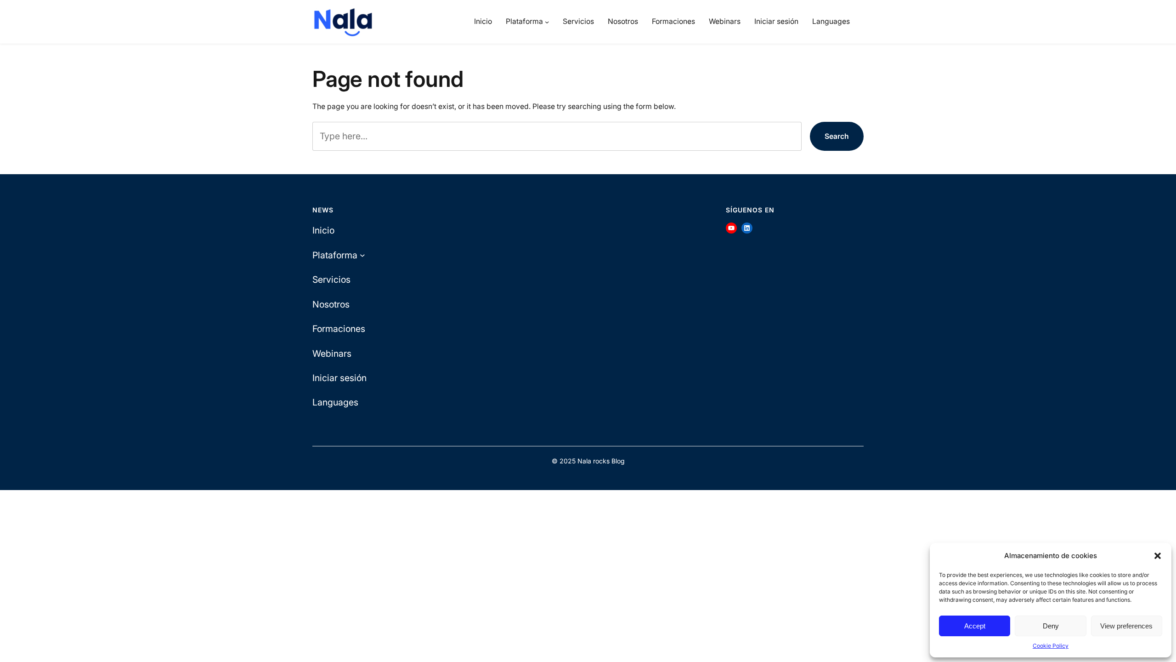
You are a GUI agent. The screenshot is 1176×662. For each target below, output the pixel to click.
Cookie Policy (1051, 645)
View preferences (1126, 626)
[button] (1157, 555)
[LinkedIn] (746, 228)
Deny (1051, 626)
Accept (974, 626)
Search (837, 136)
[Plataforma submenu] (547, 22)
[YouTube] (731, 228)
